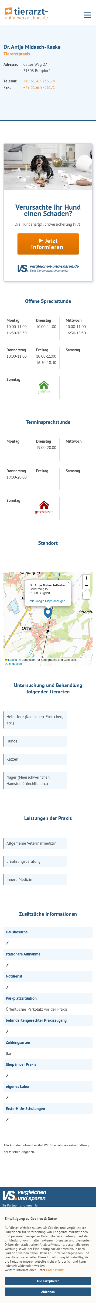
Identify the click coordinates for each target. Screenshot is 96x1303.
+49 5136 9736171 (39, 87)
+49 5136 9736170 (39, 81)
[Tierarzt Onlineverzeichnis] (26, 19)
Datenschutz (55, 1270)
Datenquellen (13, 663)
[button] (48, 613)
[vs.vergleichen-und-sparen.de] (24, 1200)
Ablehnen (48, 1292)
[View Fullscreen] (86, 595)
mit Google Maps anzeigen (47, 601)
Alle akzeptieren (48, 1281)
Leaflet (12, 659)
